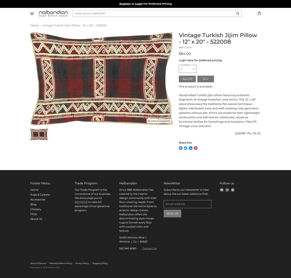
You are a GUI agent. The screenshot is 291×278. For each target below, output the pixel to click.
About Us (36, 218)
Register (125, 3)
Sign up (172, 213)
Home (34, 25)
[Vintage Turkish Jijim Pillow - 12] (39, 134)
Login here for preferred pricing (200, 60)
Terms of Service (38, 263)
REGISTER (81, 202)
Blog (33, 204)
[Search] (238, 13)
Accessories (37, 199)
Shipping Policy (100, 263)
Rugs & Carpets (40, 194)
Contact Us (149, 248)
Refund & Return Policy (60, 263)
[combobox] (153, 13)
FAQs (33, 214)
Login (139, 3)
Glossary (35, 209)
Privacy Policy (82, 263)
